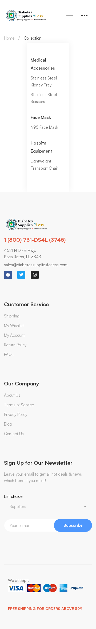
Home (9, 38)
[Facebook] (8, 275)
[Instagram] (35, 275)
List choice (13, 496)
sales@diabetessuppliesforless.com (35, 264)
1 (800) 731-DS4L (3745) (35, 239)
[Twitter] (21, 275)
